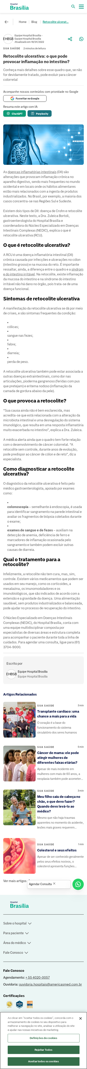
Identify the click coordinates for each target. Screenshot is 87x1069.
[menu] (81, 6)
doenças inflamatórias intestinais (32, 172)
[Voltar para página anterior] (6, 21)
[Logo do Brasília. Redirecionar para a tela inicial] (19, 6)
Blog (34, 21)
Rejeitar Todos (44, 1049)
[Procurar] (73, 6)
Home (23, 21)
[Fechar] (80, 1018)
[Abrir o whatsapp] (78, 884)
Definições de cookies (43, 1038)
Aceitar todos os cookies (43, 1061)
